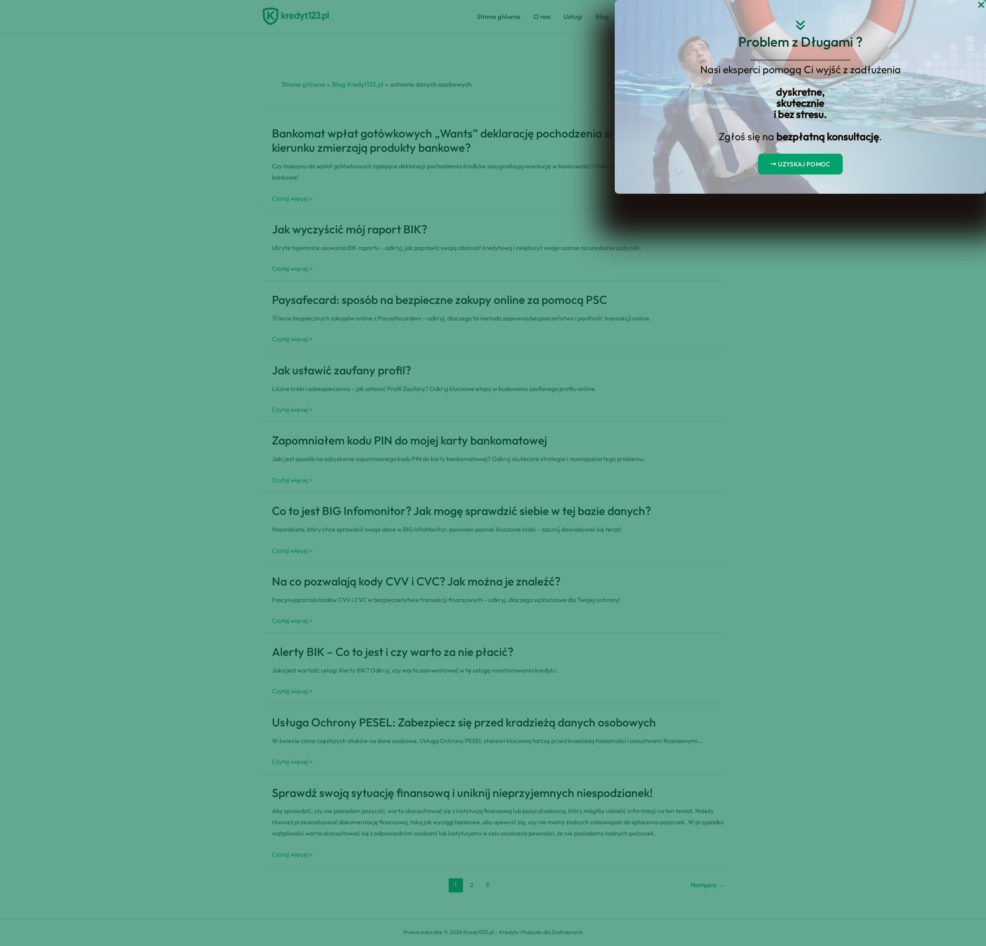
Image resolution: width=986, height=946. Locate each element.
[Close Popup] (981, 5)
